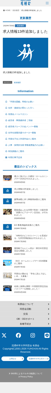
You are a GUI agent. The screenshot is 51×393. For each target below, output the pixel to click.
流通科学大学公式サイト (38, 359)
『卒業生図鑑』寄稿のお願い (21, 102)
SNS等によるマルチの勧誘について (26, 374)
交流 (25, 314)
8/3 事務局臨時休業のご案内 (26, 225)
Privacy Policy (26, 377)
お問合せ (12, 359)
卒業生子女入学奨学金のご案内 (22, 139)
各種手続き (25, 324)
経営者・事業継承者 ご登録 (20, 120)
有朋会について (25, 304)
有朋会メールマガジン (18, 114)
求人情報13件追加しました (26, 189)
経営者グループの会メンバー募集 (23, 126)
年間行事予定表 (15, 157)
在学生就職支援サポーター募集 (22, 133)
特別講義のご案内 (16, 151)
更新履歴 (17, 83)
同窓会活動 (25, 309)
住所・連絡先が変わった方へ (21, 108)
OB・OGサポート (26, 319)
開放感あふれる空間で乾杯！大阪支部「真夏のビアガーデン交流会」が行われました (31, 212)
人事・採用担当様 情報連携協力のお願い (26, 145)
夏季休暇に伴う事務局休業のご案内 (30, 199)
